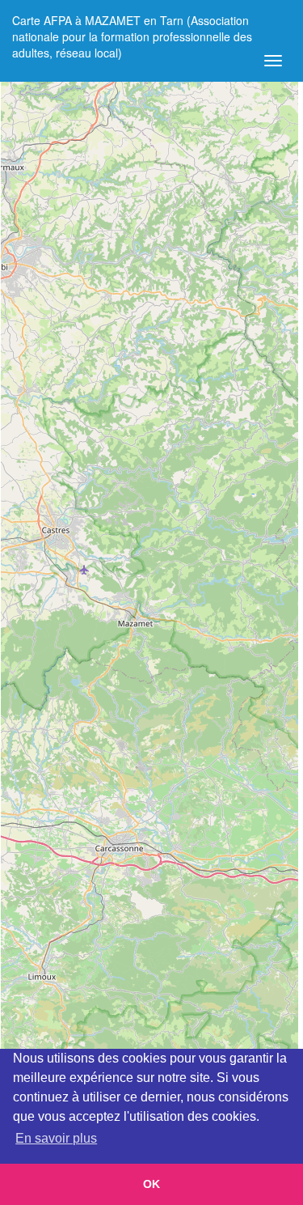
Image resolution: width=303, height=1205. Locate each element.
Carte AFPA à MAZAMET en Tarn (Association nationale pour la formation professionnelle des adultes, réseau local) (132, 26)
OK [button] (151, 1183)
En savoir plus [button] (56, 1138)
